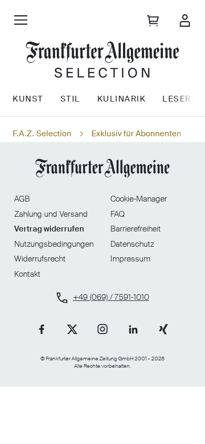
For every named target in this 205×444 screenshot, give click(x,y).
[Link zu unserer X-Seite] (72, 329)
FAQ (117, 214)
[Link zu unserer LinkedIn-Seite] (133, 329)
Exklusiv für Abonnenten (136, 133)
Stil (70, 99)
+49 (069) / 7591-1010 (111, 297)
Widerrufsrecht (40, 259)
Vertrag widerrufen (49, 229)
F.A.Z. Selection (42, 133)
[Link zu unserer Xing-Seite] (163, 329)
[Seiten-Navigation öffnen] (21, 19)
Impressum (130, 259)
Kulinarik (121, 99)
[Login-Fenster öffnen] (184, 20)
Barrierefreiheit (135, 229)
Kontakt (27, 274)
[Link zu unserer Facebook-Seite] (41, 329)
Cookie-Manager (138, 199)
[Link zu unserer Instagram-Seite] (102, 329)
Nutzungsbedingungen (54, 244)
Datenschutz (132, 244)
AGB (22, 199)
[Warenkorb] (154, 20)
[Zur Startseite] (102, 61)
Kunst (28, 99)
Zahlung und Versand (51, 214)
